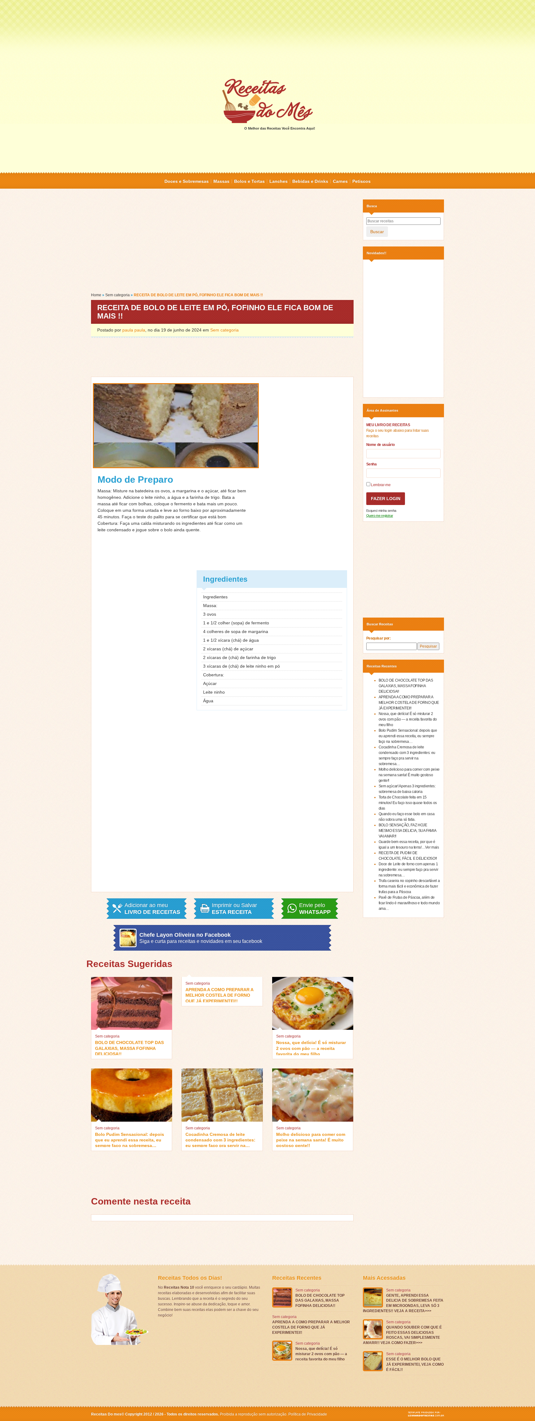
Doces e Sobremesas (186, 181)
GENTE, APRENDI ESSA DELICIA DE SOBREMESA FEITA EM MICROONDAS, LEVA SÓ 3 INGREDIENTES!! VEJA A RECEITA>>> (403, 1303)
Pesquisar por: (378, 638)
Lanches (278, 181)
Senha (371, 464)
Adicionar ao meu (152, 908)
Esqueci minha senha (381, 510)
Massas (221, 181)
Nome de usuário (380, 445)
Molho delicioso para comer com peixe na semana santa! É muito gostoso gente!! (310, 1139)
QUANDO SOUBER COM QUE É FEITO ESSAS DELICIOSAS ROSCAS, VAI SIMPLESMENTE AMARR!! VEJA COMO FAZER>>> (402, 1335)
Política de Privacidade (307, 1414)
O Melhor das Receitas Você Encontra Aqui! (279, 128)
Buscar (377, 231)
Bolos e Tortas (249, 181)
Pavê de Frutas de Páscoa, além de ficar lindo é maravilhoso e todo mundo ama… (409, 903)
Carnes (340, 181)
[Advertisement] (267, 39)
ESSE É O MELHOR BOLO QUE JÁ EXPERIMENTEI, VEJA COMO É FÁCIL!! (415, 1364)
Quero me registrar (379, 515)
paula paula (133, 329)
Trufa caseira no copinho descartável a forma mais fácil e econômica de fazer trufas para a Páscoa (409, 886)
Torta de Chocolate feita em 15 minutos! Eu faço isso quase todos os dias (408, 803)
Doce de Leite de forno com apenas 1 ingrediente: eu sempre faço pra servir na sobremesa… (408, 869)
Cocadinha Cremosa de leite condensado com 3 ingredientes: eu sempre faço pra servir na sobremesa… (220, 1139)
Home (96, 295)
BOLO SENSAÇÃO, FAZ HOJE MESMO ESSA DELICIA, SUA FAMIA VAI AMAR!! (407, 830)
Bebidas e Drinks (310, 181)
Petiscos (361, 181)
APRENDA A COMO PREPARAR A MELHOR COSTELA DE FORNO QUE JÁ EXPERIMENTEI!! (219, 994)
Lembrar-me (380, 485)
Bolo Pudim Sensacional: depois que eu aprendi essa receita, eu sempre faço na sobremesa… (129, 1139)
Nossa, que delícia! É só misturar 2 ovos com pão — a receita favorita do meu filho (311, 1047)
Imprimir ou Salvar (234, 908)
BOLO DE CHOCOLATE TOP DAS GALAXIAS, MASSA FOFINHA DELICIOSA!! (129, 1047)
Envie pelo (315, 908)
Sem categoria (117, 295)
